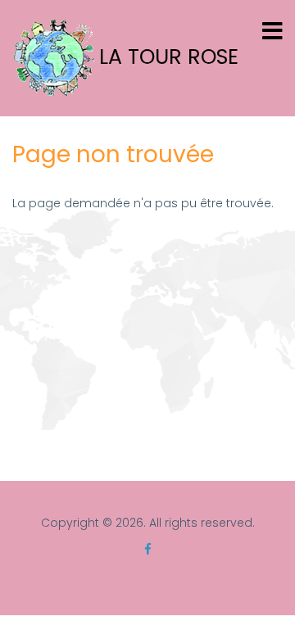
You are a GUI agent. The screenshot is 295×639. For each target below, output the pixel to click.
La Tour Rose (168, 57)
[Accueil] (54, 58)
